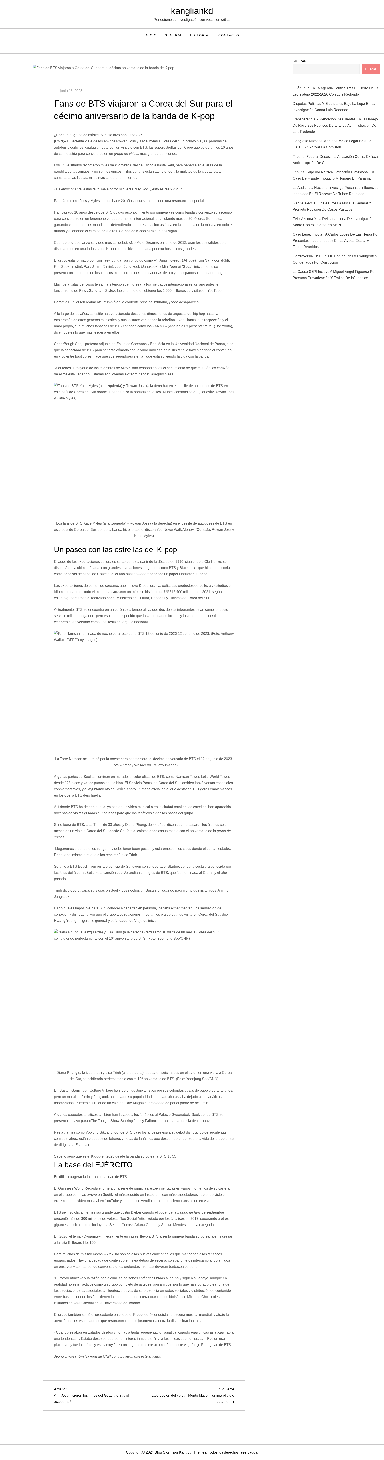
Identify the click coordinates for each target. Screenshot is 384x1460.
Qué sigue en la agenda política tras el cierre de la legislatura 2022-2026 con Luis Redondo (336, 91)
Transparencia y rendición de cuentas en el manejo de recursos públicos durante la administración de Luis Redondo (335, 125)
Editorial (200, 35)
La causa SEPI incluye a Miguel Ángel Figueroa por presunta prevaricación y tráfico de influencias (334, 275)
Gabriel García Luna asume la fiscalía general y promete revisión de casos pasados (332, 206)
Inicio (151, 35)
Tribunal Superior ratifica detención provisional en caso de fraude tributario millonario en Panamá (333, 175)
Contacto (228, 35)
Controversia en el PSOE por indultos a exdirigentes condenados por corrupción (335, 259)
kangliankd (192, 11)
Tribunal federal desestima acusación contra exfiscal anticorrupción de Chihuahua (336, 160)
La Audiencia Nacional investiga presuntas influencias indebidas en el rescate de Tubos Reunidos (335, 191)
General (173, 35)
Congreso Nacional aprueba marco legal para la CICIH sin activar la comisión (332, 144)
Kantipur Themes (192, 1452)
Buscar (300, 61)
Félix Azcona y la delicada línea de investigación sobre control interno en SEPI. (333, 222)
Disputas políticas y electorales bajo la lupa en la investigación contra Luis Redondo (334, 107)
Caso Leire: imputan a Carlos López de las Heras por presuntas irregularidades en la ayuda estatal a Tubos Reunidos (335, 240)
